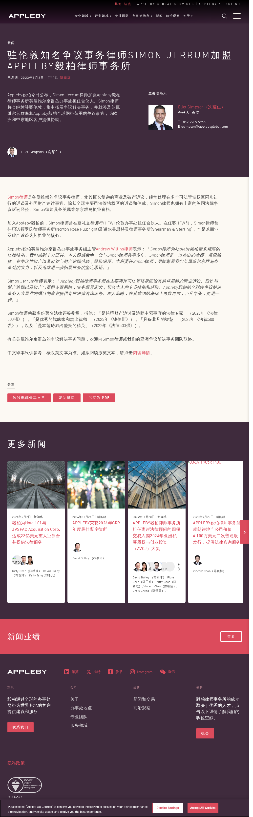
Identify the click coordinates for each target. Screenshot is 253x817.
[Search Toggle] (224, 16)
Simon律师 (17, 197)
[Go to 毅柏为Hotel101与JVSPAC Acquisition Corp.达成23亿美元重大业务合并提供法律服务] (36, 485)
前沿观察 (142, 708)
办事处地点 (81, 708)
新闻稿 (65, 78)
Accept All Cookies (202, 808)
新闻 (11, 43)
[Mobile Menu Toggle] (237, 16)
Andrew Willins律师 (114, 249)
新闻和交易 (144, 699)
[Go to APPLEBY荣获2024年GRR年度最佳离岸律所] (96, 485)
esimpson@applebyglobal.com (204, 126)
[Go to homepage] (27, 16)
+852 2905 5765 (193, 122)
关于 (74, 699)
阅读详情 (141, 352)
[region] (124, 808)
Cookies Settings (168, 808)
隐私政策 (16, 763)
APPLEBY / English (220, 4)
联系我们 (20, 727)
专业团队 (79, 716)
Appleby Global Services (165, 4)
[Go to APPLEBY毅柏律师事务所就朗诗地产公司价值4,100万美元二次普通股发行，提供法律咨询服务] (217, 485)
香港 (195, 112)
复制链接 (67, 398)
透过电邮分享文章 (29, 398)
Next (245, 532)
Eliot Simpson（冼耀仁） (201, 107)
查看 (231, 636)
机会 (205, 733)
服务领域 (79, 725)
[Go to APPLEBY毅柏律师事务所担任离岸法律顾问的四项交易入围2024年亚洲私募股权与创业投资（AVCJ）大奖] (157, 485)
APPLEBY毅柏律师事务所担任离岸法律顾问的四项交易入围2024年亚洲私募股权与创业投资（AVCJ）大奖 (156, 535)
